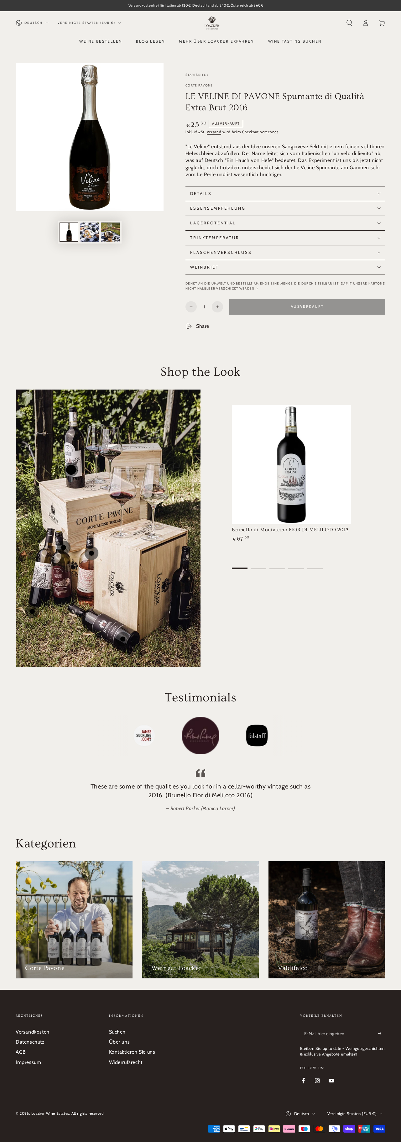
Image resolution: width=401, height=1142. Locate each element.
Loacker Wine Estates (50, 1113)
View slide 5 (315, 563)
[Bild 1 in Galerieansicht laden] (69, 232)
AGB (21, 1052)
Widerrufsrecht (126, 1062)
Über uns (119, 1042)
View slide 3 (277, 563)
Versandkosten (32, 1032)
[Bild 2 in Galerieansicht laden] (89, 232)
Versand (214, 131)
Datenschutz (30, 1042)
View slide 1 (239, 563)
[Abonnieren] (381, 1033)
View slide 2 (258, 563)
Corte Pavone (199, 85)
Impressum (28, 1062)
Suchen (117, 1032)
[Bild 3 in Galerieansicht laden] (110, 232)
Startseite (195, 75)
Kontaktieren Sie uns (132, 1052)
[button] (349, 23)
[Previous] (102, 735)
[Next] (299, 735)
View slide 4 (296, 563)
